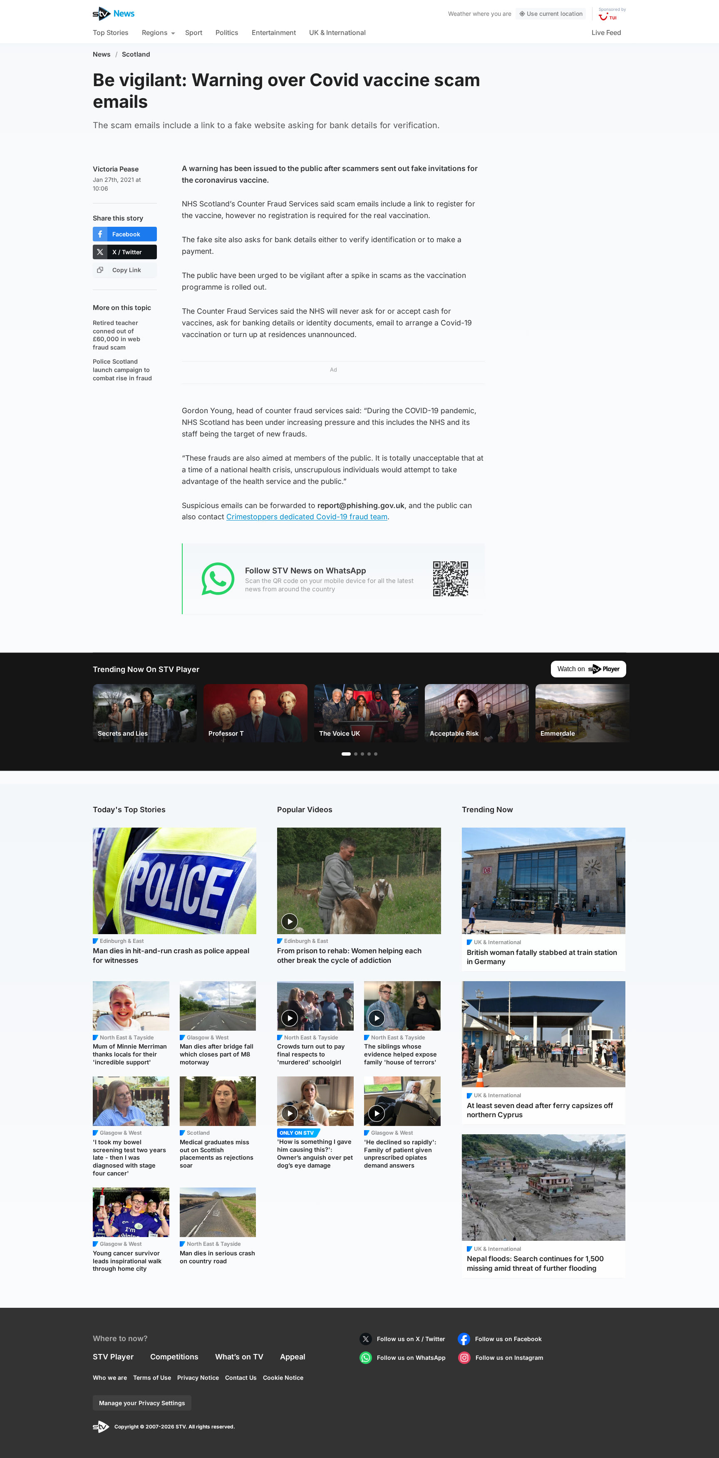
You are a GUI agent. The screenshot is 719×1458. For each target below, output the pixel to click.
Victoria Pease (116, 169)
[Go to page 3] (362, 754)
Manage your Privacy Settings (142, 1402)
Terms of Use (152, 1377)
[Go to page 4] (369, 754)
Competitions (174, 1356)
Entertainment (274, 32)
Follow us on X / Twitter (411, 1338)
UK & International (337, 32)
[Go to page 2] (355, 754)
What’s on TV (239, 1356)
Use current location (555, 13)
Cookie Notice (283, 1377)
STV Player (113, 1356)
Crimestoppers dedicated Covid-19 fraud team (306, 516)
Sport (193, 32)
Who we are (110, 1377)
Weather (459, 13)
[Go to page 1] (346, 754)
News (102, 54)
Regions (155, 32)
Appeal (292, 1356)
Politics (227, 32)
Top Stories (111, 32)
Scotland (136, 54)
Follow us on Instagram (509, 1357)
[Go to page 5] (375, 754)
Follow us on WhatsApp (411, 1357)
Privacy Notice (198, 1377)
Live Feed (606, 32)
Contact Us (241, 1377)
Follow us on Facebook (508, 1338)
